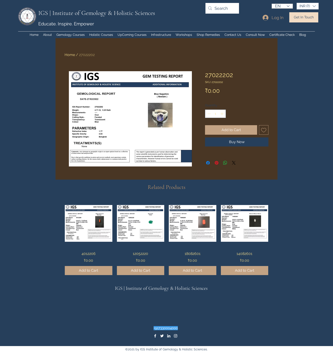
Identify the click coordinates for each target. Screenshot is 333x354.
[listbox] (308, 6)
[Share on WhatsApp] (225, 163)
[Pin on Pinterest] (216, 163)
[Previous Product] (58, 223)
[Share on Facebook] (208, 163)
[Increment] (222, 114)
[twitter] (162, 336)
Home (70, 55)
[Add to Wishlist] (263, 130)
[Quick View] (88, 223)
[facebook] (155, 336)
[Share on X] (233, 163)
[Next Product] (275, 223)
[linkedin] (168, 336)
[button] (308, 6)
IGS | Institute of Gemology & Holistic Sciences (96, 13)
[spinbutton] (215, 114)
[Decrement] (208, 114)
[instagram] (175, 336)
